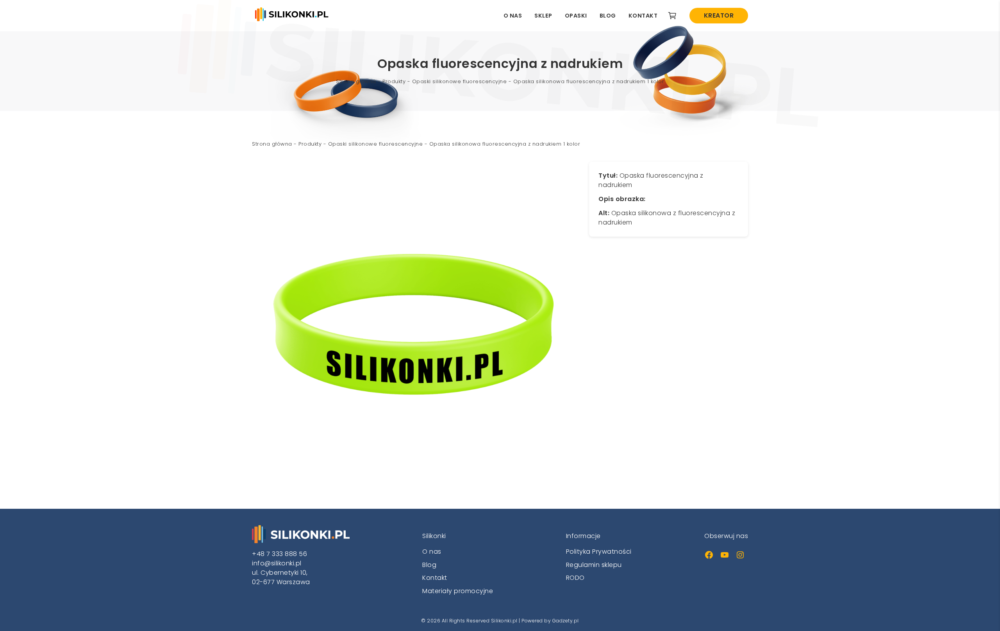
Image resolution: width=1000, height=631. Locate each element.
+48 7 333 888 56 (279, 553)
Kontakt (643, 16)
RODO (575, 577)
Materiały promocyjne (457, 590)
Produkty (393, 81)
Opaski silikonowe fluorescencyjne (459, 81)
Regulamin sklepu (594, 564)
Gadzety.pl (565, 620)
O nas (513, 16)
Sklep (543, 16)
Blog (608, 16)
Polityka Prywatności (599, 551)
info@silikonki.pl (277, 563)
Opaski (576, 16)
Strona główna (356, 81)
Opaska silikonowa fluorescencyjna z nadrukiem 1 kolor (588, 81)
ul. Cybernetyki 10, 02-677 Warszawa (281, 577)
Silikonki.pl (504, 620)
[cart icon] (672, 15)
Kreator (719, 15)
